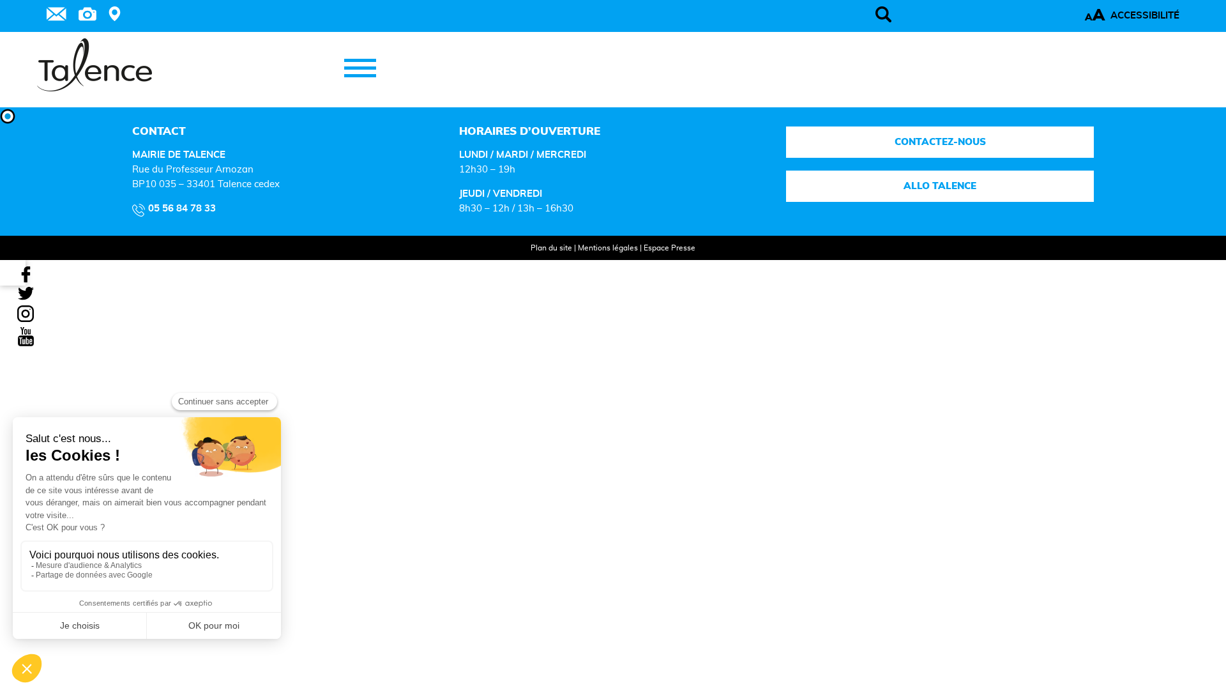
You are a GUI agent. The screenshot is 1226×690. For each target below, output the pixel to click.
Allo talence (940, 186)
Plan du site (551, 248)
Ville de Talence (113, 640)
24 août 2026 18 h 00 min (88, 669)
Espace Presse (669, 248)
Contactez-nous (940, 142)
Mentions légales (608, 248)
